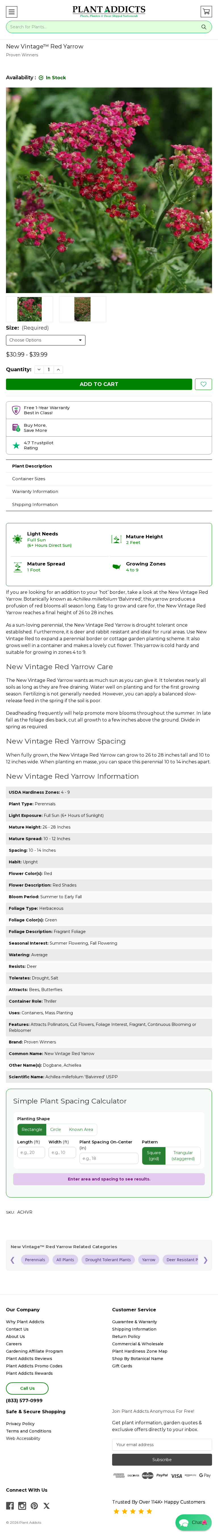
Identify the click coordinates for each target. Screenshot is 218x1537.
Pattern (150, 1142)
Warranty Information (35, 491)
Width (59, 1142)
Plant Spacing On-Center (105, 1144)
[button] (11, 12)
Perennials (35, 1259)
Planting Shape (33, 1118)
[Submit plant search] (204, 27)
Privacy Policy (20, 1423)
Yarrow (148, 1259)
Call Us (27, 1388)
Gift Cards (122, 1366)
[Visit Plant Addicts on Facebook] (10, 1506)
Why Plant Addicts (25, 1321)
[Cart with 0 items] (206, 11)
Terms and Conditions (28, 1431)
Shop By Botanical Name (137, 1358)
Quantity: (19, 369)
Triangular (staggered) (183, 1155)
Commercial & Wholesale (138, 1343)
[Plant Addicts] (109, 12)
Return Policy (126, 1336)
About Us (15, 1336)
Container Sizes (28, 478)
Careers (14, 1343)
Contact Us (17, 1329)
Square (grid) (154, 1155)
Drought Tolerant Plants (108, 1259)
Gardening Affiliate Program (34, 1351)
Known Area (81, 1129)
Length (28, 1142)
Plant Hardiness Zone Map (139, 1351)
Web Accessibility (23, 1438)
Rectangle (32, 1129)
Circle (55, 1129)
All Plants (65, 1259)
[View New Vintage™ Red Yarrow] (29, 309)
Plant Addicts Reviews (29, 1358)
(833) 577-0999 (24, 1400)
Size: (27, 328)
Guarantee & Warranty (134, 1321)
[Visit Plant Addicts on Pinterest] (34, 1506)
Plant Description (32, 466)
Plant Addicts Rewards (29, 1373)
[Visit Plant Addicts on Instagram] (22, 1506)
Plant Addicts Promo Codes (34, 1366)
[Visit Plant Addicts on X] (47, 1506)
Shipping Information (35, 504)
